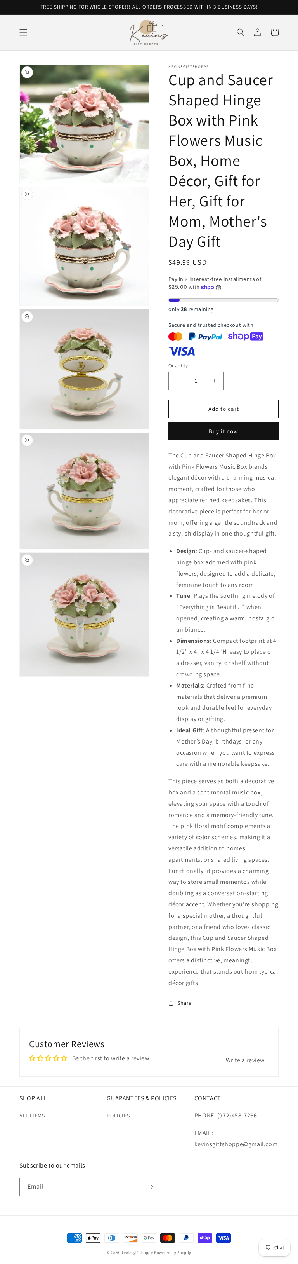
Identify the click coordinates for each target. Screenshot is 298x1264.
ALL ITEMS (32, 1115)
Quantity (178, 365)
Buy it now (223, 431)
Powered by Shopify (172, 1252)
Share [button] (184, 1002)
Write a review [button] (245, 1060)
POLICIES (118, 1115)
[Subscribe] (150, 1187)
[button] (23, 32)
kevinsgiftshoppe (137, 1252)
